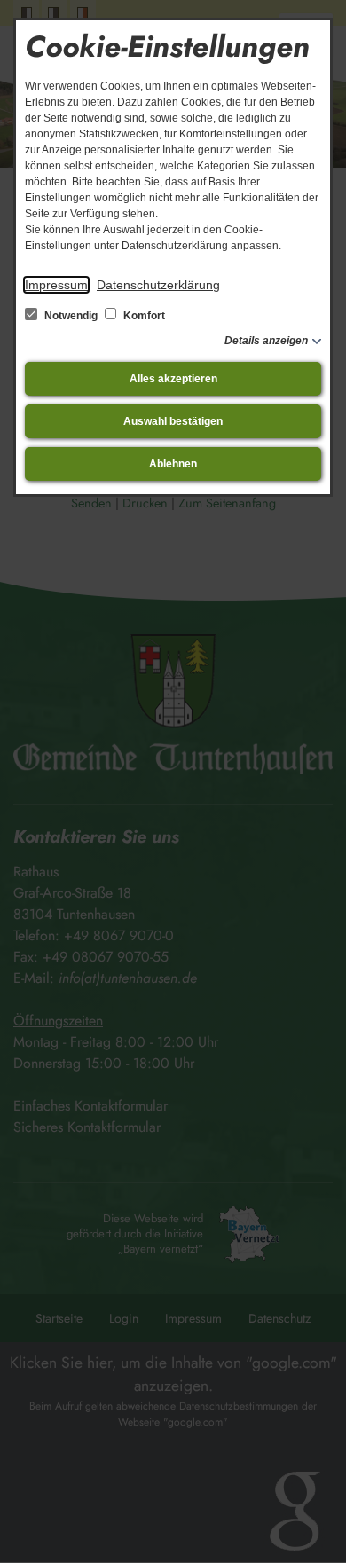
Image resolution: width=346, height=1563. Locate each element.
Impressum (56, 285)
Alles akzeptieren (173, 379)
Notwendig (71, 316)
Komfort (143, 316)
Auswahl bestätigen (173, 421)
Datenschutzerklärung (158, 285)
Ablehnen (173, 464)
